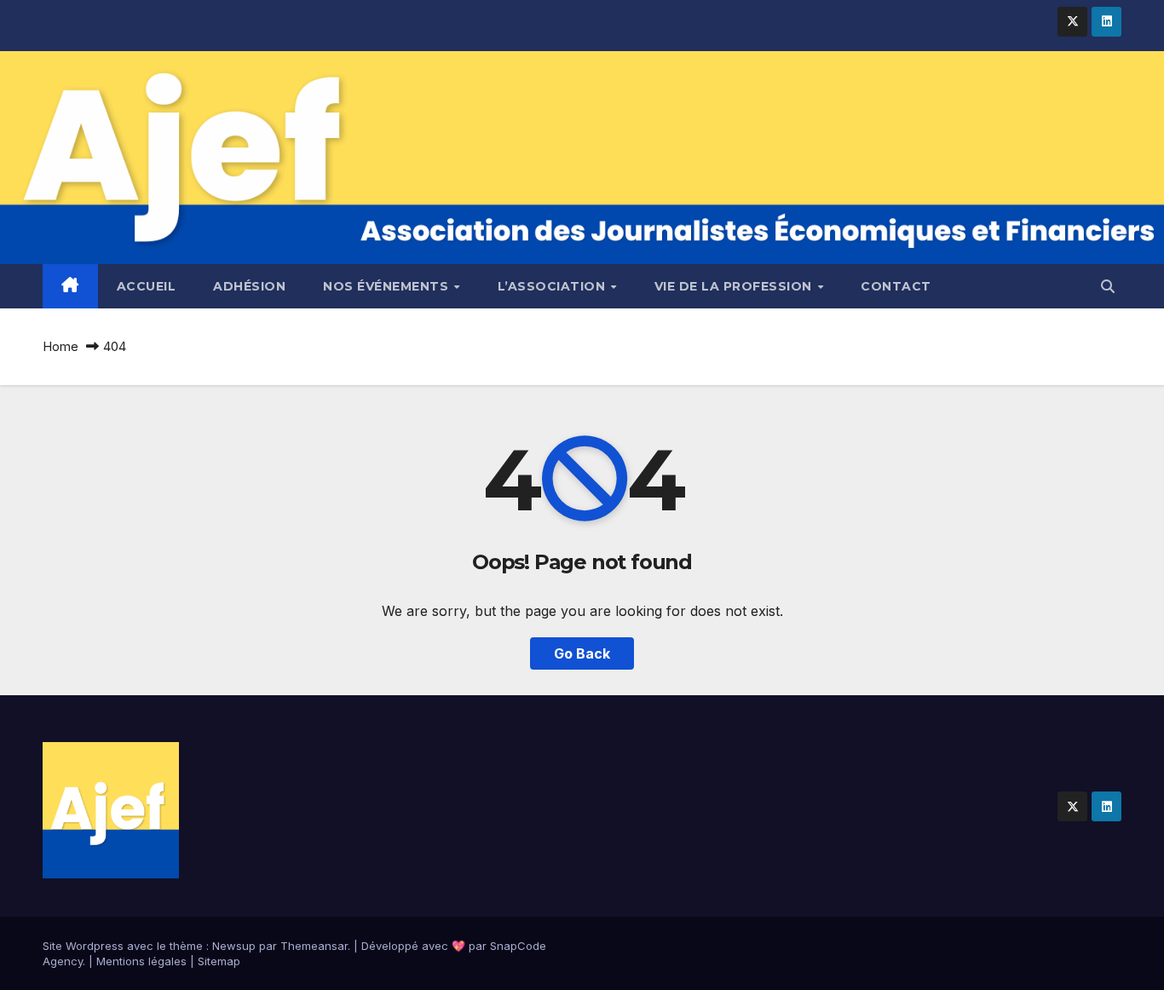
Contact (896, 286)
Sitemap (219, 961)
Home (60, 346)
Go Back (582, 653)
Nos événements (387, 286)
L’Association (553, 286)
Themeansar (314, 946)
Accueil (146, 286)
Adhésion (249, 286)
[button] (1108, 286)
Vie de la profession (735, 286)
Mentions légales (141, 961)
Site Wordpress (83, 946)
